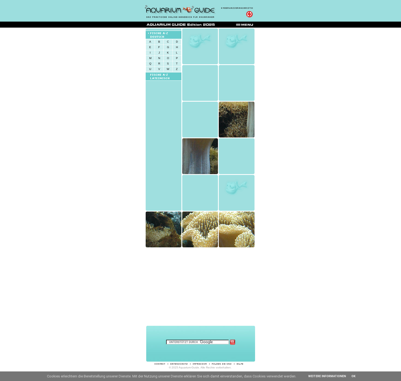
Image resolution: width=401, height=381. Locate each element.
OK (353, 376)
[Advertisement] (200, 286)
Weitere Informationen (327, 376)
